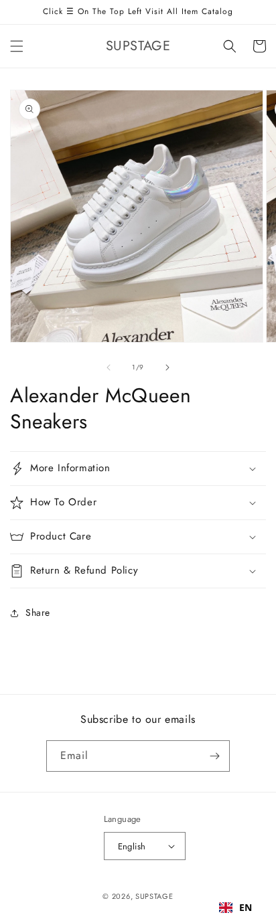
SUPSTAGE (154, 896)
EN (246, 907)
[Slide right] (167, 367)
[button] (16, 46)
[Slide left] (108, 367)
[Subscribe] (214, 756)
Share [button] (37, 612)
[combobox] (236, 907)
